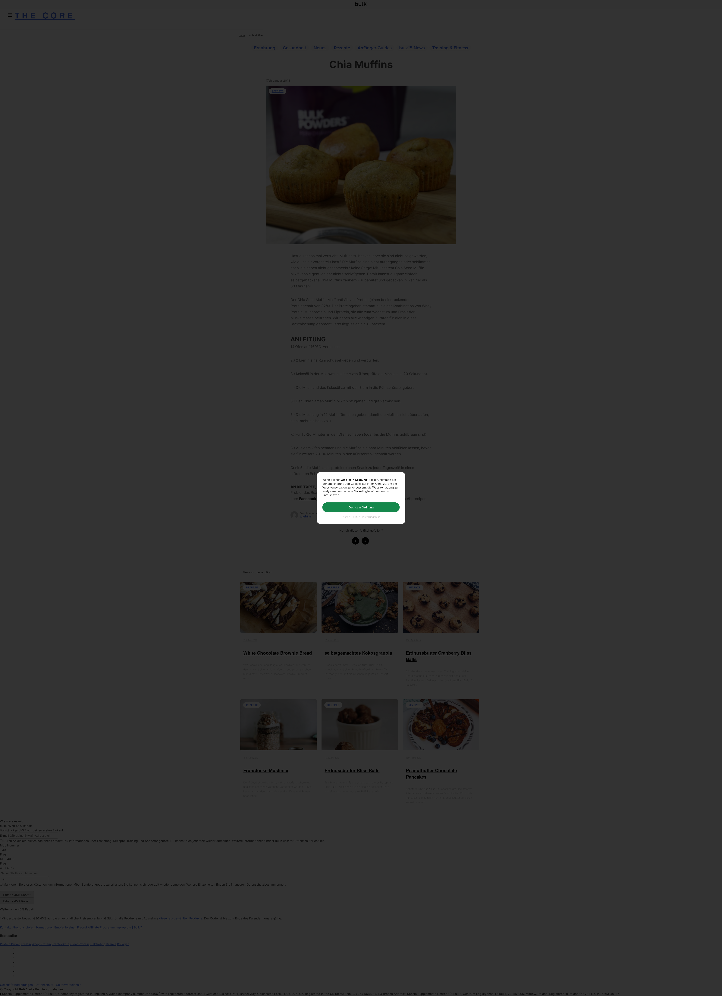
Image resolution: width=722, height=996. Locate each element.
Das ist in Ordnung (361, 507)
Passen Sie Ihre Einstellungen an (361, 516)
